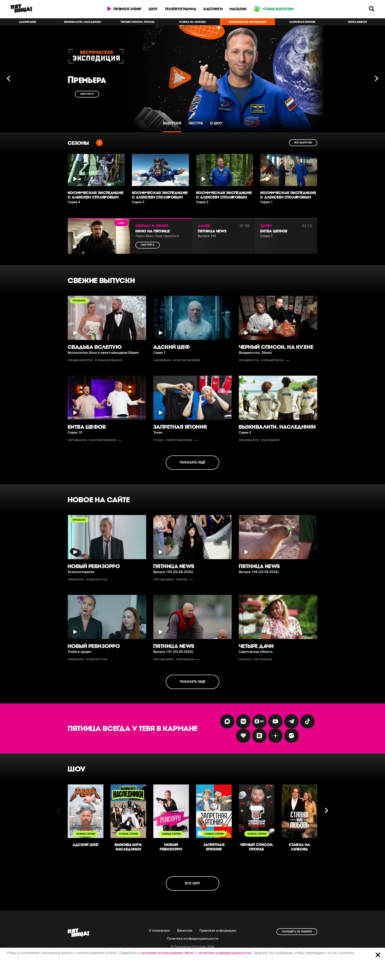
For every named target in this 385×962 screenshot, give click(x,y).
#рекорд (181, 579)
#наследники (270, 440)
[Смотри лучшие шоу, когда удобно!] (21, 9)
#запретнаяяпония (178, 440)
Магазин (238, 9)
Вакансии (184, 931)
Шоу (153, 9)
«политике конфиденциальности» (225, 953)
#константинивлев (186, 360)
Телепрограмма (180, 9)
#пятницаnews (163, 579)
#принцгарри (185, 659)
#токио (158, 440)
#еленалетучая (96, 579)
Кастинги (213, 9)
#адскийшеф (162, 360)
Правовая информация (217, 931)
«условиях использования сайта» (167, 953)
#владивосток (249, 360)
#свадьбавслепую (80, 360)
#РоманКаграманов (108, 360)
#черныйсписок (272, 360)
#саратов (245, 659)
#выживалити (249, 440)
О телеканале (159, 931)
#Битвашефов (77, 440)
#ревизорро (76, 579)
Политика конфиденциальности (192, 939)
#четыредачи (262, 659)
